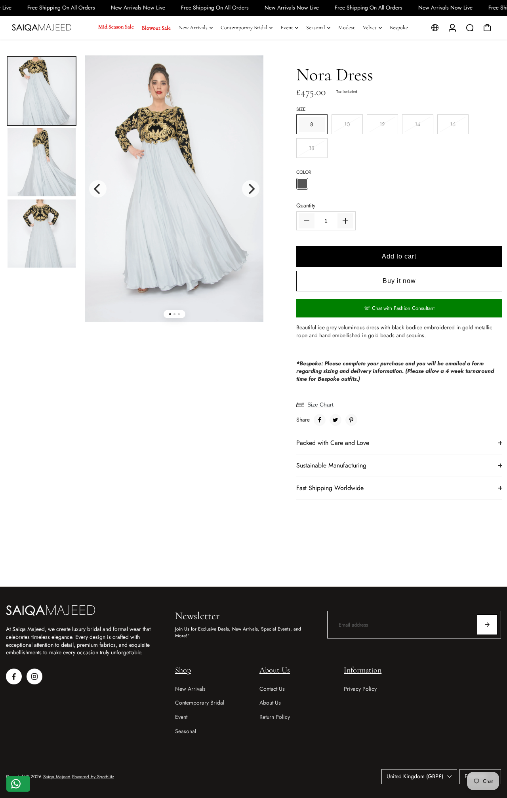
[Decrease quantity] (306, 220)
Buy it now (399, 280)
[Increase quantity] (345, 220)
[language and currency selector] (435, 28)
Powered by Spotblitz (93, 776)
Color (303, 172)
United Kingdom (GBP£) (415, 776)
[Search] (470, 28)
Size (301, 109)
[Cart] (487, 28)
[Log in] (452, 28)
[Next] (250, 189)
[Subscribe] (487, 624)
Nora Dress (334, 75)
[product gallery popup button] (248, 76)
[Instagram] (34, 676)
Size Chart (320, 404)
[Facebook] (320, 420)
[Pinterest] (351, 420)
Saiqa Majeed (57, 776)
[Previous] (98, 189)
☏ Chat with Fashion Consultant (399, 308)
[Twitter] (335, 420)
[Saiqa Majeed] (51, 27)
